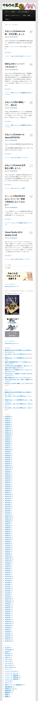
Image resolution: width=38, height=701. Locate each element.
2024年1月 (8, 465)
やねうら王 (14, 157)
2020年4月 (8, 530)
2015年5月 (8, 631)
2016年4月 (8, 614)
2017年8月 (8, 584)
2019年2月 (8, 553)
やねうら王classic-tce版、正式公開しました (15, 32)
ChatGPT (7, 648)
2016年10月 (8, 602)
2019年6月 (8, 545)
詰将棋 (6, 694)
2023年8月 (8, 471)
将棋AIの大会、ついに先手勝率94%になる (16, 358)
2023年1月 (8, 481)
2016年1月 (8, 619)
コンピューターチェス (11, 673)
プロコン (7, 683)
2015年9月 (8, 627)
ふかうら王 (8, 663)
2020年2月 (8, 533)
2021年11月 (8, 496)
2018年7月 (8, 567)
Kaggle (7, 651)
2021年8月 (8, 502)
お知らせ (7, 657)
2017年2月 (8, 594)
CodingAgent (8, 650)
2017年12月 (8, 576)
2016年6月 (8, 610)
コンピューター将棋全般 (17, 223)
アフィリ (7, 669)
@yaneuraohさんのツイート (12, 343)
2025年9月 (8, 436)
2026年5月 (8, 422)
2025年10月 (8, 434)
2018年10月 (8, 561)
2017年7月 (8, 586)
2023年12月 (8, 467)
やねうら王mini (15, 56)
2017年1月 (8, 596)
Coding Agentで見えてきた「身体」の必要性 (17, 379)
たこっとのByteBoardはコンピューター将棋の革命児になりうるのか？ (15, 200)
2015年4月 (8, 633)
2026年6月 (8, 420)
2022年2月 (8, 491)
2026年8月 (8, 416)
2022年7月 (8, 483)
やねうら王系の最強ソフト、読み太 (15, 103)
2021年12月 (8, 494)
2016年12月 (8, 598)
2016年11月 (8, 600)
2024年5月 (8, 457)
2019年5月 (8, 547)
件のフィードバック (25, 56)
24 (31, 32)
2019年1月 (8, 555)
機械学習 (7, 693)
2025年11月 (8, 432)
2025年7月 (8, 440)
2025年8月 (8, 438)
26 (31, 102)
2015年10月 (8, 625)
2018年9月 (8, 563)
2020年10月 (8, 520)
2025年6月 (8, 442)
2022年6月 (8, 485)
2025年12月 (8, 430)
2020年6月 (8, 526)
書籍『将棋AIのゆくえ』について (14, 377)
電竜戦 (6, 696)
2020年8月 (8, 522)
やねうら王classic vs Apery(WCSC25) (14, 136)
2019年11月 (8, 539)
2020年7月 (8, 524)
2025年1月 (8, 448)
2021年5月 (8, 506)
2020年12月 (8, 516)
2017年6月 (8, 588)
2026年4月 (8, 424)
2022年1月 (8, 492)
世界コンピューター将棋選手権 (18, 93)
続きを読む (8, 52)
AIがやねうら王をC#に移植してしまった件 (16, 383)
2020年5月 (8, 528)
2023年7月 (8, 473)
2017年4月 (8, 592)
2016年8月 (8, 606)
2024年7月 (8, 453)
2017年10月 (8, 580)
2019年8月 (8, 541)
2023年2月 (8, 479)
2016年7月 (8, 608)
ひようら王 (8, 661)
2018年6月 (8, 569)
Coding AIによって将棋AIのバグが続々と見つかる (18, 373)
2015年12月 (8, 621)
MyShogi (7, 653)
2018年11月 (8, 559)
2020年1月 (8, 535)
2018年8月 (8, 565)
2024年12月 (8, 449)
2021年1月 (8, 514)
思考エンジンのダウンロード (12, 15)
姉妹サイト (8, 19)
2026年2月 (8, 426)
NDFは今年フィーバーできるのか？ (15, 65)
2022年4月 (8, 489)
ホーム (7, 11)
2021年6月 (8, 504)
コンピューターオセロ (11, 671)
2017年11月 (8, 578)
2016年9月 (8, 604)
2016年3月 (8, 615)
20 (31, 64)
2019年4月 (8, 549)
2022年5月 (8, 487)
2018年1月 (8, 574)
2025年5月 (8, 444)
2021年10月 (8, 498)
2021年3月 (8, 510)
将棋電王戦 (8, 691)
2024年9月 (8, 451)
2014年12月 (8, 641)
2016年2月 (8, 617)
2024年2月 (8, 463)
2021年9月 (8, 500)
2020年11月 (8, 518)
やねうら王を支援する (23, 11)
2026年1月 (8, 428)
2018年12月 (8, 557)
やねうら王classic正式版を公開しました (15, 166)
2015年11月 (8, 623)
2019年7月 (8, 543)
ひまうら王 (8, 659)
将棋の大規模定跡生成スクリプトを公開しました (18, 362)
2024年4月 (8, 459)
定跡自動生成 (8, 687)
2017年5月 (8, 590)
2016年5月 (8, 612)
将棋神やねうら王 (9, 689)
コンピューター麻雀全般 (11, 679)
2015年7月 (8, 629)
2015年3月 (8, 635)
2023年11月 (8, 469)
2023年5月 (8, 477)
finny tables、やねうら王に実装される (15, 354)
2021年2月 (8, 512)
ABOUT (13, 11)
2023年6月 (8, 475)
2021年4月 (8, 508)
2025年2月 (8, 446)
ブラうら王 (8, 681)
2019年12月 (8, 537)
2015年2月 (8, 637)
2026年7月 (8, 418)
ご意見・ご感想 (26, 15)
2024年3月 (8, 461)
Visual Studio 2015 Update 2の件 (13, 233)
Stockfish (7, 655)
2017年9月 (8, 582)
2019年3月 (8, 551)
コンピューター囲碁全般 (11, 675)
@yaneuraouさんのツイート (12, 286)
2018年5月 (8, 571)
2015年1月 (8, 639)
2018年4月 (8, 572)
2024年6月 (8, 455)
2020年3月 (8, 532)
